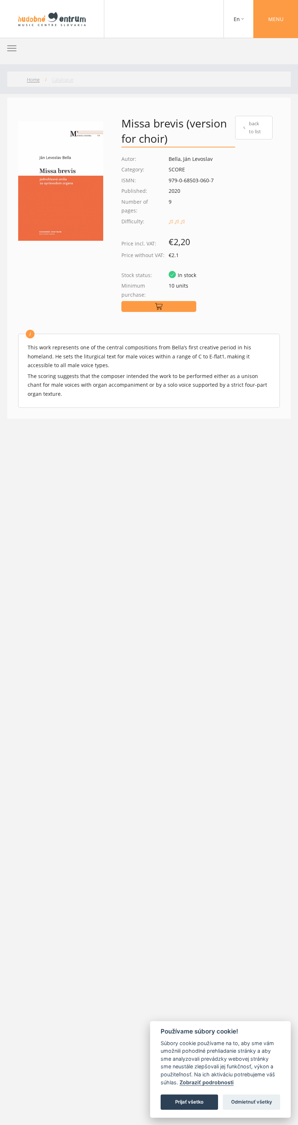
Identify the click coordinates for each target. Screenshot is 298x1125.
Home (33, 79)
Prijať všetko (189, 1102)
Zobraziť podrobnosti (207, 1082)
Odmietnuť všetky (251, 1102)
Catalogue (62, 79)
